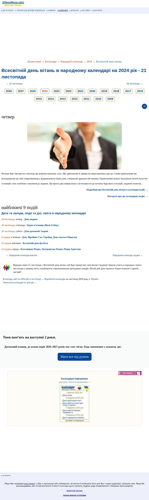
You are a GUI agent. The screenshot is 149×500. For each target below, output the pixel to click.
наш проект (29, 483)
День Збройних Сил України (37, 237)
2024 (89, 61)
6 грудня (5, 237)
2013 (63, 98)
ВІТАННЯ (74, 10)
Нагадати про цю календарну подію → (127, 196)
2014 (51, 98)
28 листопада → (135, 83)
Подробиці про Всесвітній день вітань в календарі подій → (117, 189)
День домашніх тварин (36, 231)
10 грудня (6, 243)
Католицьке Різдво (30, 249)
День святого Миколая (65, 237)
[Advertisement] (74, 37)
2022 (68, 91)
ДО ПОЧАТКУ (8, 10)
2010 (98, 98)
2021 (80, 91)
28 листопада (8, 219)
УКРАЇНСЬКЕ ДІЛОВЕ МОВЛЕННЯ (30, 10)
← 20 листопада (14, 83)
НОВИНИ (51, 10)
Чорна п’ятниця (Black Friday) (43, 225)
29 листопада (8, 225)
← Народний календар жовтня (21, 255)
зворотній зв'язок (74, 490)
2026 (9, 91)
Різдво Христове (72, 249)
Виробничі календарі (54, 279)
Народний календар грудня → (128, 255)
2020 (92, 91)
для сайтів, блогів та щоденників (74, 382)
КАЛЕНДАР (63, 10)
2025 (33, 91)
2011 (86, 98)
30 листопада (8, 231)
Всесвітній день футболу (35, 243)
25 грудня (6, 249)
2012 (75, 98)
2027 (21, 91)
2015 (39, 98)
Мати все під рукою (75, 356)
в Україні (93, 279)
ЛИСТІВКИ (86, 10)
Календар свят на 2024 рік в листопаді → (23, 279)
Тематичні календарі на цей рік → (20, 282)
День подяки (30, 219)
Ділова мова (34, 61)
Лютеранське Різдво (52, 249)
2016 (140, 91)
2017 (128, 91)
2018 (116, 91)
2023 (57, 91)
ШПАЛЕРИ (98, 10)
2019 (104, 91)
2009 (110, 98)
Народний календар (72, 61)
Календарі (50, 61)
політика (6, 475)
